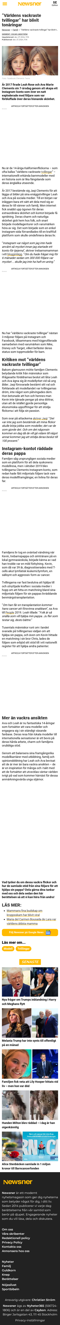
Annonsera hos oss (15, 1251)
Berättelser (10, 1279)
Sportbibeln (10, 1289)
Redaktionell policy (16, 1238)
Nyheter (8, 1262)
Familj (15, 30)
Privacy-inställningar (30, 1320)
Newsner (6, 30)
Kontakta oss (11, 1246)
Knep (6, 1274)
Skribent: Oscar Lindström (15, 34)
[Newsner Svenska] (29, 4)
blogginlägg (14, 254)
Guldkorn (9, 1270)
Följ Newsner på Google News (26, 932)
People (9, 612)
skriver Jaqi (40, 418)
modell (8, 948)
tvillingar (46, 171)
